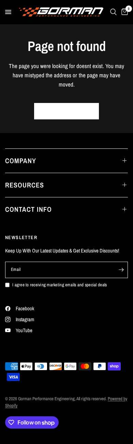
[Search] (113, 12)
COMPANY (20, 160)
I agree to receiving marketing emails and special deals (59, 285)
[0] (123, 12)
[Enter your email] (121, 270)
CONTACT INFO (28, 209)
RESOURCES (24, 185)
